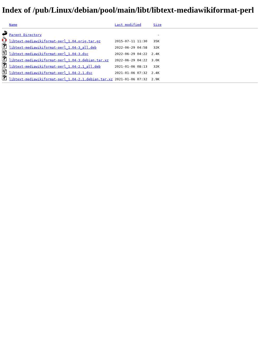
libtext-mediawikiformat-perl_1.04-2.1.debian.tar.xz (61, 79)
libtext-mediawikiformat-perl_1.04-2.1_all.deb (55, 66)
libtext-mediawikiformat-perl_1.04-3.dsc (48, 54)
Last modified (128, 25)
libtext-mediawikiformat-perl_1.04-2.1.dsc (50, 73)
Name (13, 25)
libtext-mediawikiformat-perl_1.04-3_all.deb (52, 47)
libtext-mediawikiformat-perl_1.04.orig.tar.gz (55, 41)
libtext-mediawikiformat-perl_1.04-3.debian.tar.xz (59, 60)
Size (157, 25)
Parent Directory (25, 35)
